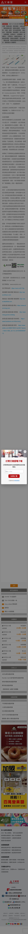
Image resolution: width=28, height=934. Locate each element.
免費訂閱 (14, 476)
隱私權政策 (16, 480)
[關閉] (25, 451)
